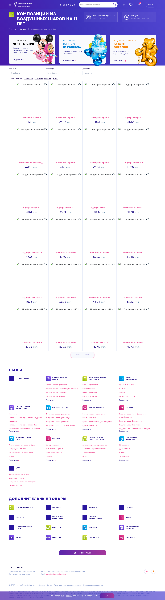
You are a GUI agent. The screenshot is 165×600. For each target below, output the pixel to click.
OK (153, 571)
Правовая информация (93, 585)
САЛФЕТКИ (56, 507)
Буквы (11, 456)
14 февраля (124, 456)
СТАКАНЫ (93, 507)
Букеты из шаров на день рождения (97, 422)
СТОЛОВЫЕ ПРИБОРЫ (24, 507)
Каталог (23, 29)
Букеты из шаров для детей (93, 414)
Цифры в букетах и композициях (22, 482)
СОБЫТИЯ (56, 438)
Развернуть (50, 400)
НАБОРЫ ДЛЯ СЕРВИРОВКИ (57, 517)
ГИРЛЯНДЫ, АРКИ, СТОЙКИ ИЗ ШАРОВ (96, 438)
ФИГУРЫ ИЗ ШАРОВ (60, 407)
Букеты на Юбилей (89, 425)
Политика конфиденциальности (67, 585)
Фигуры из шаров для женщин (58, 418)
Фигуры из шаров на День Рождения (61, 425)
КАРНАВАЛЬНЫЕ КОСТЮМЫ (132, 527)
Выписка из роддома (54, 449)
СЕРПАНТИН (94, 537)
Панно (85, 456)
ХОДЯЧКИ (129, 407)
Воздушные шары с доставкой (97, 378)
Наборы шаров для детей (56, 385)
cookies (69, 596)
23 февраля (124, 445)
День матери (124, 449)
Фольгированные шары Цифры (22, 445)
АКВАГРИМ (56, 527)
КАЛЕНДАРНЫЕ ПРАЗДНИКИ (132, 438)
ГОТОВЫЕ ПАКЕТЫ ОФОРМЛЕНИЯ (23, 407)
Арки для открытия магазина (94, 449)
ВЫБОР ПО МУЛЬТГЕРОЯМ (132, 378)
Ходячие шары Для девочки (130, 421)
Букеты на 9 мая (89, 418)
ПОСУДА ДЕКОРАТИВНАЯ (95, 517)
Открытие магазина (54, 453)
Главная (12, 29)
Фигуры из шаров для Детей (57, 422)
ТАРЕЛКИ (129, 507)
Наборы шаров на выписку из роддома (62, 389)
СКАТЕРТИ (19, 517)
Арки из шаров (88, 453)
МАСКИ (18, 537)
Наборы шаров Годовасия (57, 392)
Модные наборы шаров (59, 378)
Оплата (42, 585)
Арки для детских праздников (94, 445)
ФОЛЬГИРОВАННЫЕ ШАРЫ (23, 438)
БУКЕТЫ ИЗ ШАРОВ (96, 407)
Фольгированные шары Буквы (21, 453)
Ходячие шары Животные (130, 425)
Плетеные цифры (16, 486)
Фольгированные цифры (19, 474)
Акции (49, 585)
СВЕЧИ (128, 517)
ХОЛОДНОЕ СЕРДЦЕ (127, 396)
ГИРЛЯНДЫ (56, 537)
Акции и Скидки (22, 378)
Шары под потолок (90, 385)
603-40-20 (69, 5)
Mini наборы (14, 414)
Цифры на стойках (16, 478)
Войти (150, 5)
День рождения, (52, 445)
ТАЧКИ (122, 392)
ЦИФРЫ (18, 468)
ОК (107, 596)
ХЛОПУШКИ (130, 537)
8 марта (122, 453)
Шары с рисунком (89, 396)
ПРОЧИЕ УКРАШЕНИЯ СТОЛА (23, 527)
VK (146, 571)
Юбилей (49, 456)
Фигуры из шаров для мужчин (58, 414)
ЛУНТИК (122, 389)
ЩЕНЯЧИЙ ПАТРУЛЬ (127, 385)
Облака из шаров (89, 392)
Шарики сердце (88, 389)
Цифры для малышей (18, 449)
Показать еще (82, 355)
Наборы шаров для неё (55, 396)
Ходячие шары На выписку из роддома (135, 429)
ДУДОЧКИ (93, 527)
